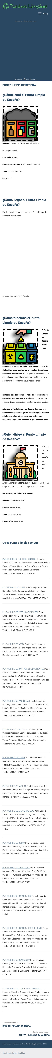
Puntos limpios (31, 1044)
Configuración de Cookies (14, 1053)
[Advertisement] (26, 50)
